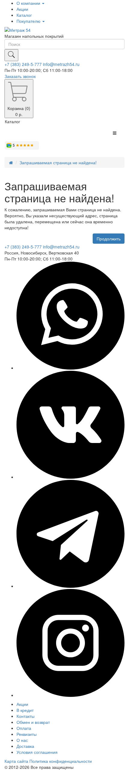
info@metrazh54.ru (61, 64)
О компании (28, 3)
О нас (22, 740)
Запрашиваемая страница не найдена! (58, 162)
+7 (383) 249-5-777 (23, 64)
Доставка (25, 746)
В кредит (25, 710)
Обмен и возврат (33, 722)
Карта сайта (16, 761)
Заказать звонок (20, 76)
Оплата (23, 728)
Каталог (24, 15)
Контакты (25, 716)
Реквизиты (26, 734)
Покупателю (29, 21)
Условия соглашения (37, 752)
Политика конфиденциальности (60, 761)
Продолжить (109, 239)
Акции (22, 9)
